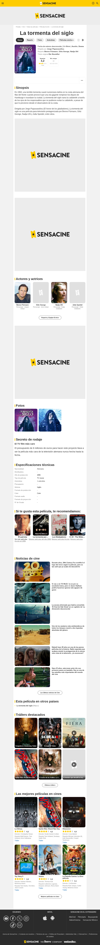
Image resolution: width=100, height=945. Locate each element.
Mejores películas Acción (60, 539)
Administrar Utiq (71, 934)
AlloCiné (72, 917)
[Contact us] (20, 925)
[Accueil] (48, 3)
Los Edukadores (59, 537)
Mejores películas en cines (50, 896)
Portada (18, 27)
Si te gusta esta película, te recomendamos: (48, 511)
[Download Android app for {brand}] (53, 918)
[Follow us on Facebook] (13, 918)
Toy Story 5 (19, 876)
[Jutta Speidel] (77, 292)
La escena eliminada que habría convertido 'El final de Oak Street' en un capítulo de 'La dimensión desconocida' (68, 607)
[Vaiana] (50, 860)
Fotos (20, 405)
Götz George (64, 51)
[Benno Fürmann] (22, 292)
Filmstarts (82, 917)
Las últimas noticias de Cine (50, 693)
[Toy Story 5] (26, 860)
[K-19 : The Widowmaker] (77, 525)
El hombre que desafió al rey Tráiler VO (74, 777)
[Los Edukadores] (59, 525)
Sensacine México (90, 920)
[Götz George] (41, 292)
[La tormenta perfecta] (41, 525)
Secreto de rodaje (29, 439)
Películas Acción (44, 27)
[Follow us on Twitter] (20, 918)
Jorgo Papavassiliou (55, 49)
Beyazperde (93, 917)
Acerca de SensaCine (10, 934)
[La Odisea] (26, 812)
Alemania (40, 469)
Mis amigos (53, 58)
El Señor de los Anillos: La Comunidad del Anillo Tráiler (50, 777)
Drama (81, 46)
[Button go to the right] (82, 40)
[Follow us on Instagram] (27, 918)
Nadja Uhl (74, 51)
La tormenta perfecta (42, 537)
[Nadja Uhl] (59, 292)
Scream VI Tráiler (50, 746)
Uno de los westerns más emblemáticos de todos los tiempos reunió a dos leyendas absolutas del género (68, 628)
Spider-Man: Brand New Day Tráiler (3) (26, 777)
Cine (23, 27)
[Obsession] (74, 812)
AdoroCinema (74, 920)
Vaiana (41, 876)
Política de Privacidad (56, 934)
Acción (75, 46)
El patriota (22, 537)
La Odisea (18, 829)
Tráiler (17, 840)
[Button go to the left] (78, 40)
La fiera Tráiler (74, 746)
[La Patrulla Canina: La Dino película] (74, 860)
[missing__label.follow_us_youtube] (6, 918)
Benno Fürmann (51, 51)
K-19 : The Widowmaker (80, 537)
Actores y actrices (29, 279)
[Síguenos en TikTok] (13, 925)
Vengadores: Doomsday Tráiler (26, 746)
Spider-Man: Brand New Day (49, 829)
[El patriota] (22, 525)
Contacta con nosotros (26, 934)
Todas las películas (32, 27)
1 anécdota (41, 481)
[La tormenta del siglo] (25, 59)
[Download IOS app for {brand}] (46, 918)
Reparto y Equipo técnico (50, 317)
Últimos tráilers (50, 785)
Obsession (67, 829)
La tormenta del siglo (27, 706)
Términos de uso (41, 934)
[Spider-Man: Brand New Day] (50, 812)
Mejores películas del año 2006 (40, 539)
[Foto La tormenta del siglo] (26, 420)
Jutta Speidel (77, 305)
